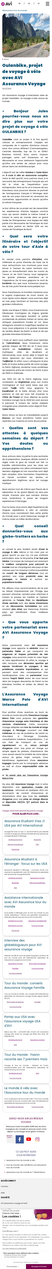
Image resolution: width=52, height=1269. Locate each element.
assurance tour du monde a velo (20, 1160)
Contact (4, 1186)
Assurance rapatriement (37, 921)
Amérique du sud (15, 1073)
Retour (6, 59)
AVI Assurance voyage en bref (14, 1203)
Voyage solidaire (15, 973)
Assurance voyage (37, 878)
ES (39, 3)
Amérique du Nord (15, 840)
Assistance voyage (15, 921)
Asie (37, 1073)
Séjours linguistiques (15, 844)
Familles (15, 968)
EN (29, 3)
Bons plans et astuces (37, 964)
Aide (3, 1193)
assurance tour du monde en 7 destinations (25, 1172)
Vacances (15, 849)
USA (37, 844)
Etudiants (37, 840)
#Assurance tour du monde (14, 10)
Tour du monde (37, 926)
